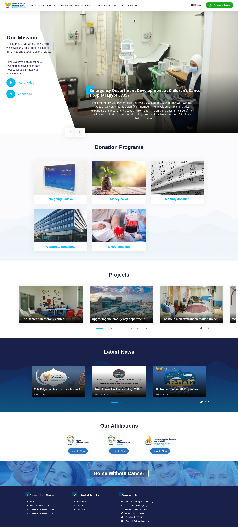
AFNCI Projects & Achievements (75, 5)
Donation (102, 5)
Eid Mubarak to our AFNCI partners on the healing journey (191, 389)
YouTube (81, 509)
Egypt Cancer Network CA (41, 513)
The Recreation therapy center (43, 319)
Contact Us (132, 5)
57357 (32, 502)
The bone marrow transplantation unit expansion (196, 319)
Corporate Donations (60, 246)
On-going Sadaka (61, 199)
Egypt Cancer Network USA (42, 509)
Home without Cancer (39, 505)
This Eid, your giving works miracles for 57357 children (67, 389)
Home (33, 5)
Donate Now (221, 5)
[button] (70, 132)
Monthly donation (177, 199)
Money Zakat (119, 199)
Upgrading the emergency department (118, 319)
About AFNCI (45, 5)
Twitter (80, 505)
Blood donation (119, 246)
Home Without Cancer (119, 473)
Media (117, 5)
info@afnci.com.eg (140, 521)
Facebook (81, 502)
